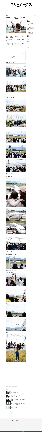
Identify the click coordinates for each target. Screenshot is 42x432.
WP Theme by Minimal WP (22, 431)
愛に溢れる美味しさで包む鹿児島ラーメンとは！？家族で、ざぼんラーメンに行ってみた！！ (32, 36)
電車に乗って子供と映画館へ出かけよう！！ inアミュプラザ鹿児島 (32, 21)
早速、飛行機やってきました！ (13, 56)
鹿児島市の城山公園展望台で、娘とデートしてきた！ (18, 407)
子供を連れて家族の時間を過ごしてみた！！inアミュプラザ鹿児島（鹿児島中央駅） (32, 33)
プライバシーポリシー (18, 424)
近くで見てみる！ (11, 57)
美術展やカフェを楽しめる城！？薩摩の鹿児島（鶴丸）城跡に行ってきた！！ (11, 413)
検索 (27, 14)
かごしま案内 (7, 14)
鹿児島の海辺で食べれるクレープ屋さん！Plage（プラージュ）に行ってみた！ (20, 413)
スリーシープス (19, 431)
